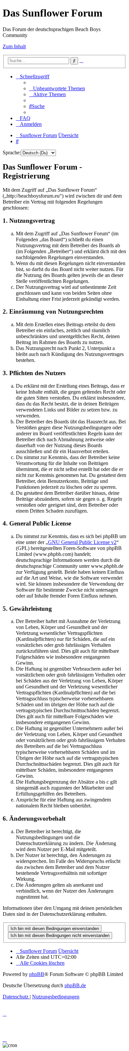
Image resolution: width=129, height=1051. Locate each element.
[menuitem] (57, 88)
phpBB (36, 974)
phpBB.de (75, 985)
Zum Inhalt (14, 46)
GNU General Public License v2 (82, 542)
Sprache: (12, 152)
